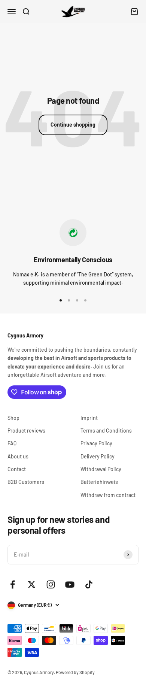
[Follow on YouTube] (70, 584)
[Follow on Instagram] (51, 584)
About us (17, 456)
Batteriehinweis (99, 482)
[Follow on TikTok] (89, 584)
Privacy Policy (96, 443)
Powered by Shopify (75, 672)
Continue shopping (73, 124)
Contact (16, 469)
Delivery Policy (97, 456)
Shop (13, 418)
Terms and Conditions (106, 430)
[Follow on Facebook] (12, 584)
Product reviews (26, 430)
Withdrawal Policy (100, 469)
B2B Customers (25, 482)
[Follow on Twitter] (32, 584)
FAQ (11, 443)
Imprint (89, 418)
